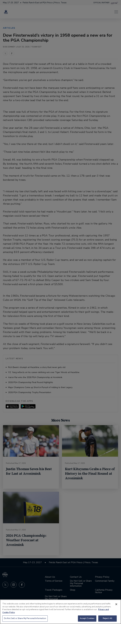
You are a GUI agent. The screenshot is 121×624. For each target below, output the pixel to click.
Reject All (107, 618)
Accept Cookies (87, 618)
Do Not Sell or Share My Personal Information (25, 618)
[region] (60, 611)
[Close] (116, 604)
